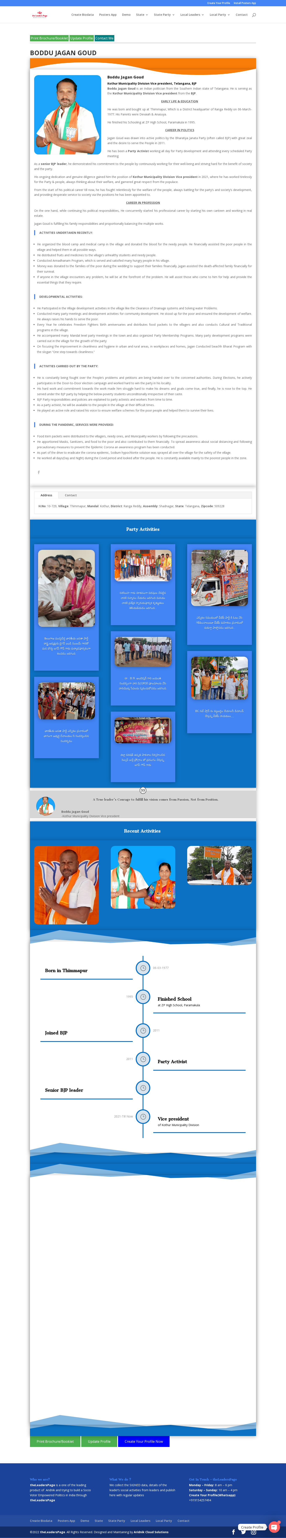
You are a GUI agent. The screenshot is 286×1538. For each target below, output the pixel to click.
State (140, 15)
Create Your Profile (218, 3)
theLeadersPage (52, 1532)
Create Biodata (82, 15)
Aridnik (50, 1490)
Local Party (218, 15)
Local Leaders (190, 15)
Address (46, 495)
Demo (126, 15)
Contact (242, 15)
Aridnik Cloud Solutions (151, 1532)
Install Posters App (245, 3)
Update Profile (81, 38)
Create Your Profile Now (144, 1441)
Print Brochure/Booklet (49, 38)
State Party (162, 15)
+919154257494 (200, 1500)
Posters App (108, 15)
